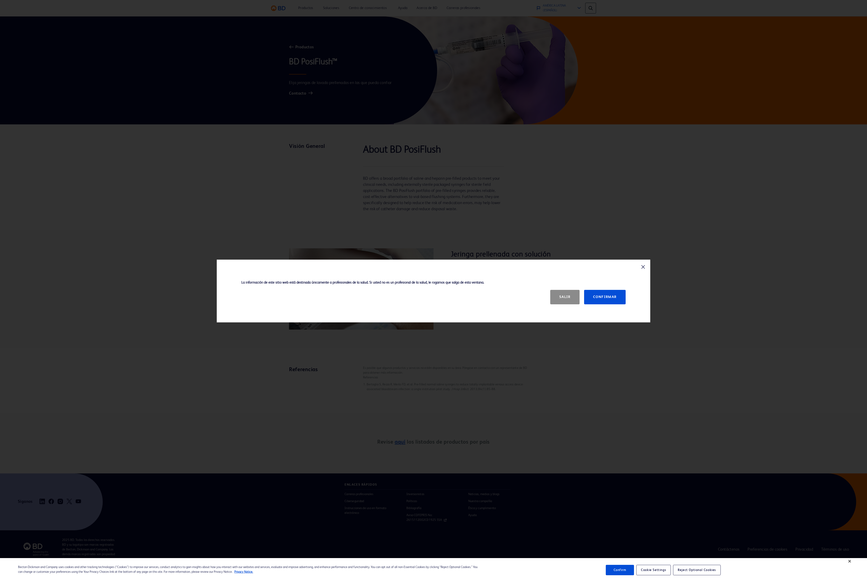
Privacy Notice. (243, 571)
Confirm (620, 570)
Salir (565, 297)
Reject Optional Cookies (697, 570)
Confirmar (605, 297)
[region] (433, 570)
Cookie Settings (653, 570)
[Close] (849, 561)
